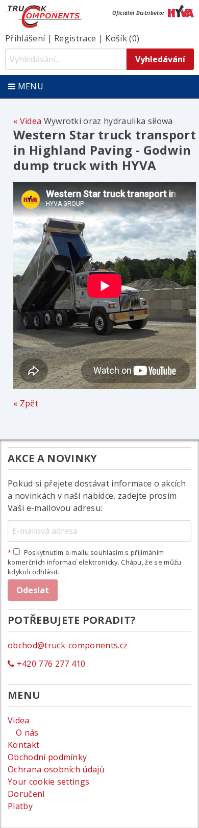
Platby (20, 806)
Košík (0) (122, 38)
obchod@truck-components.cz (68, 645)
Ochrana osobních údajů (56, 769)
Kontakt (23, 744)
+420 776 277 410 (49, 663)
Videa (30, 121)
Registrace (75, 38)
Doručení (26, 793)
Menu (29, 86)
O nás (27, 732)
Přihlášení (25, 38)
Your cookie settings (48, 781)
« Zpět (25, 403)
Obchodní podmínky (47, 757)
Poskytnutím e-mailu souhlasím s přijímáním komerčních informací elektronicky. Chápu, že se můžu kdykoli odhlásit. (95, 562)
